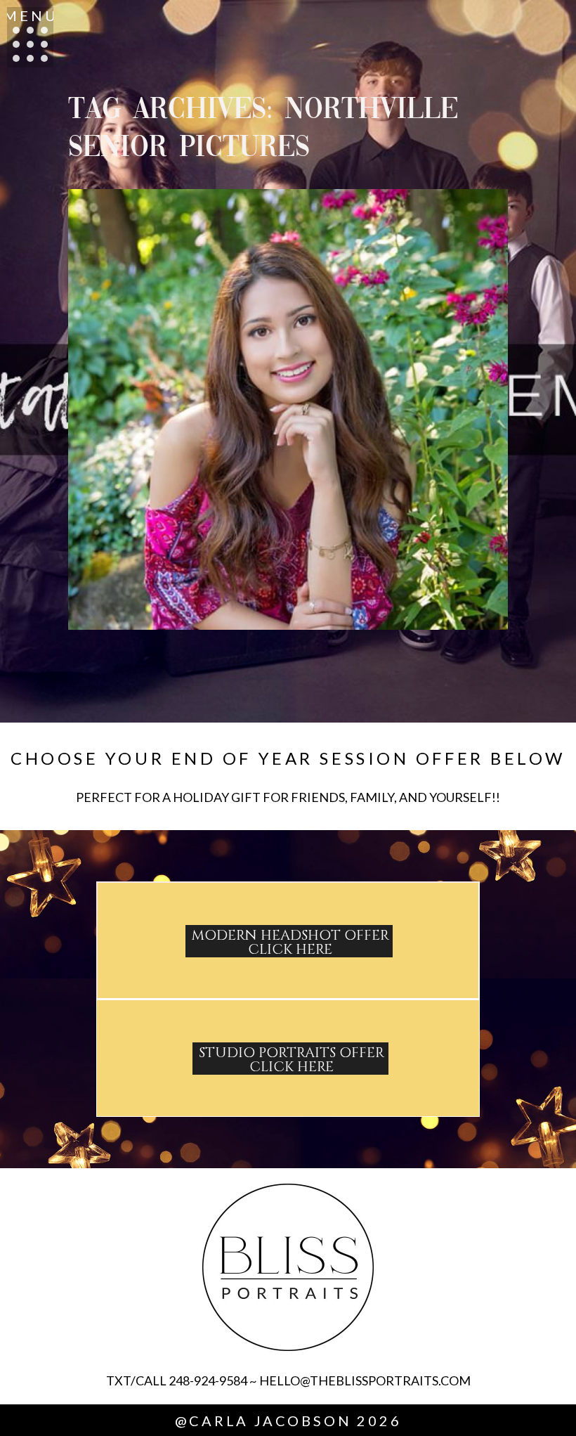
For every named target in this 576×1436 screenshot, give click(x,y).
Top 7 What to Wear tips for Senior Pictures (286, 364)
